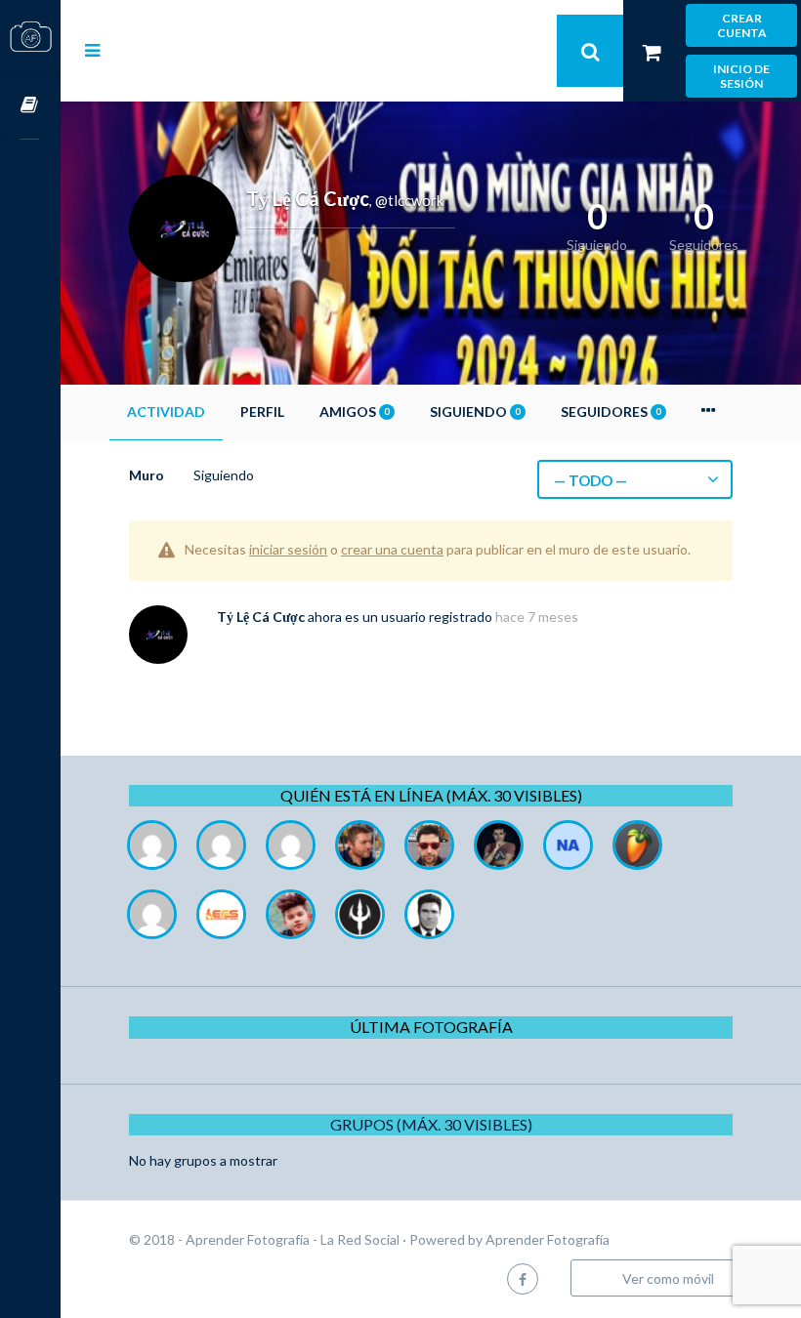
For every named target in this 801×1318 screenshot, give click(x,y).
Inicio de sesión (741, 76)
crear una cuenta (392, 549)
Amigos (354, 411)
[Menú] (92, 50)
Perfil (262, 411)
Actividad (166, 411)
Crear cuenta (742, 25)
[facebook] (522, 1278)
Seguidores (610, 411)
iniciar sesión (288, 549)
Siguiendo (475, 411)
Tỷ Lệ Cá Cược (261, 616)
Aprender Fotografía (547, 1239)
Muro (146, 475)
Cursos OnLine (30, 106)
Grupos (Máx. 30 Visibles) (431, 1124)
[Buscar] (590, 51)
